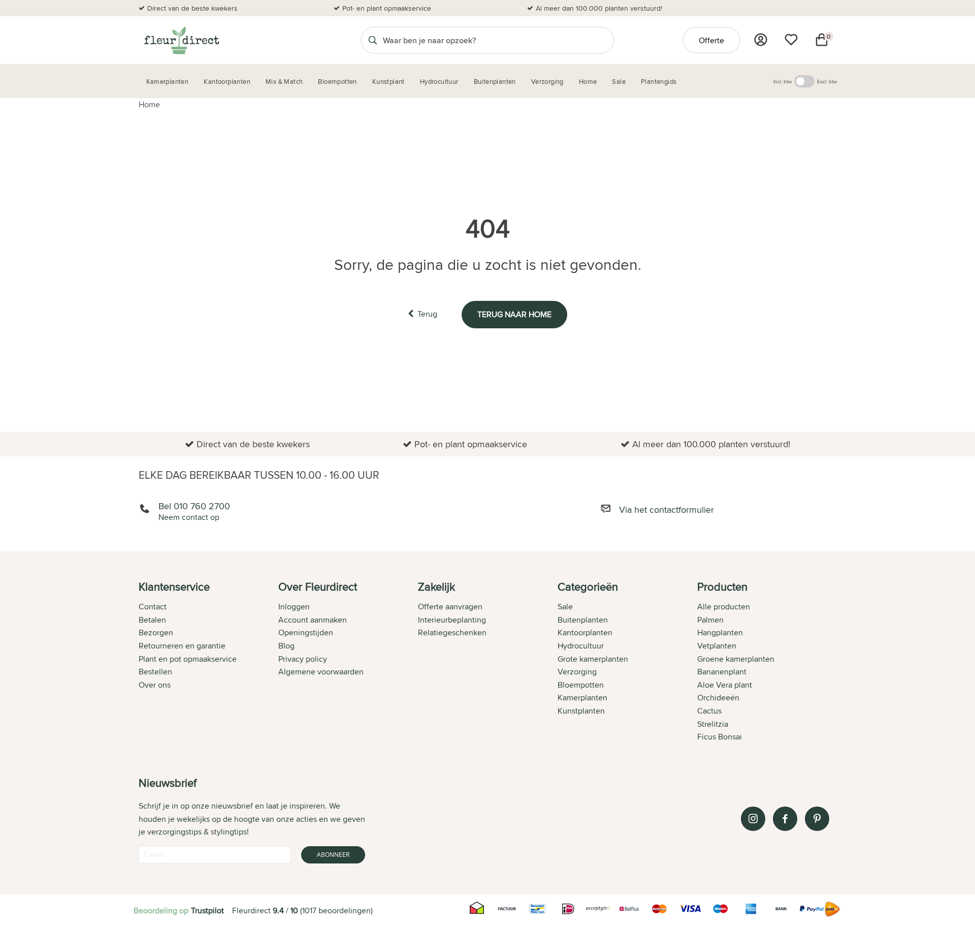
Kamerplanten (582, 697)
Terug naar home (514, 314)
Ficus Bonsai (719, 737)
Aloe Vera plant (724, 685)
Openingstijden (305, 632)
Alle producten (723, 606)
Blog (286, 646)
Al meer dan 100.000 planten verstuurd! (599, 8)
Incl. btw (782, 81)
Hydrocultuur (581, 646)
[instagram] (753, 819)
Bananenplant (721, 671)
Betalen (152, 620)
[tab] (208, 662)
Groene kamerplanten (735, 659)
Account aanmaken (312, 620)
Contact (153, 606)
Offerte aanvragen (450, 606)
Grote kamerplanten (593, 659)
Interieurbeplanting (452, 620)
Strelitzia (712, 724)
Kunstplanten (581, 711)
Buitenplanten (583, 620)
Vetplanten (716, 646)
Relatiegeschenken (452, 632)
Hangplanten (720, 632)
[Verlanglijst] (791, 39)
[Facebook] (785, 819)
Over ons (155, 685)
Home (149, 104)
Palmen (710, 620)
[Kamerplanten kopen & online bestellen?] (181, 40)
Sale (565, 606)
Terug (427, 314)
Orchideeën (718, 697)
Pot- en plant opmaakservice (386, 8)
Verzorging (577, 671)
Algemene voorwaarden (321, 671)
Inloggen (294, 606)
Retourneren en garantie (182, 646)
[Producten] (760, 39)
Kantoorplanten (585, 632)
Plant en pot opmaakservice (188, 659)
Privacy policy (302, 659)
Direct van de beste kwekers (192, 8)
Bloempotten (581, 685)
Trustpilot (207, 910)
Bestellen (155, 671)
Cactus (709, 711)
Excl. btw (827, 81)
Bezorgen (156, 632)
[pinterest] (817, 819)
